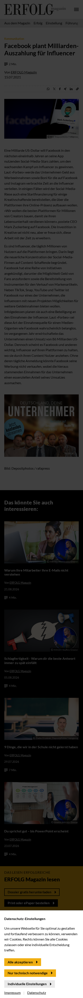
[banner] (41, 499)
